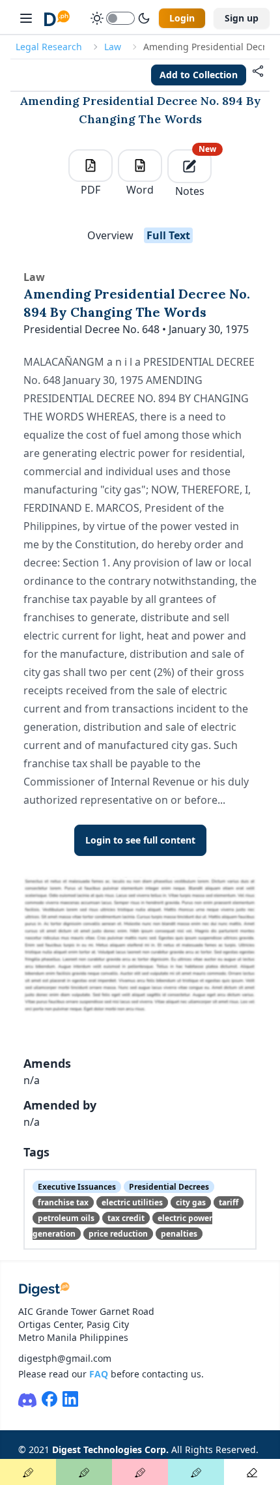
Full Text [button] (168, 235)
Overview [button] (110, 235)
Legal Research (49, 46)
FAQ (98, 1374)
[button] (258, 75)
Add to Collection (199, 74)
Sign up (242, 18)
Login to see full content (140, 840)
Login (182, 18)
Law (112, 46)
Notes (193, 173)
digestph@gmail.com (64, 1358)
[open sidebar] (26, 18)
